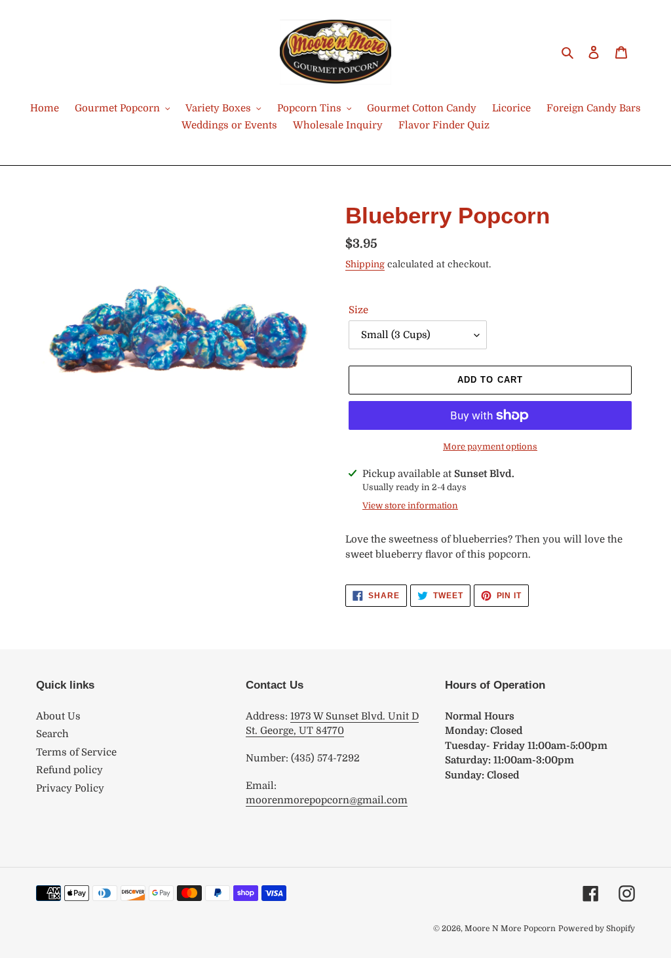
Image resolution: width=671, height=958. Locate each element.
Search (52, 734)
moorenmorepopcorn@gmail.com (327, 800)
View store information (410, 505)
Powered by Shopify (596, 928)
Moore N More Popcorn (510, 928)
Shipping (365, 264)
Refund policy (69, 770)
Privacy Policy (70, 788)
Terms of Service (76, 752)
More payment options (490, 446)
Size (358, 310)
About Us (58, 716)
